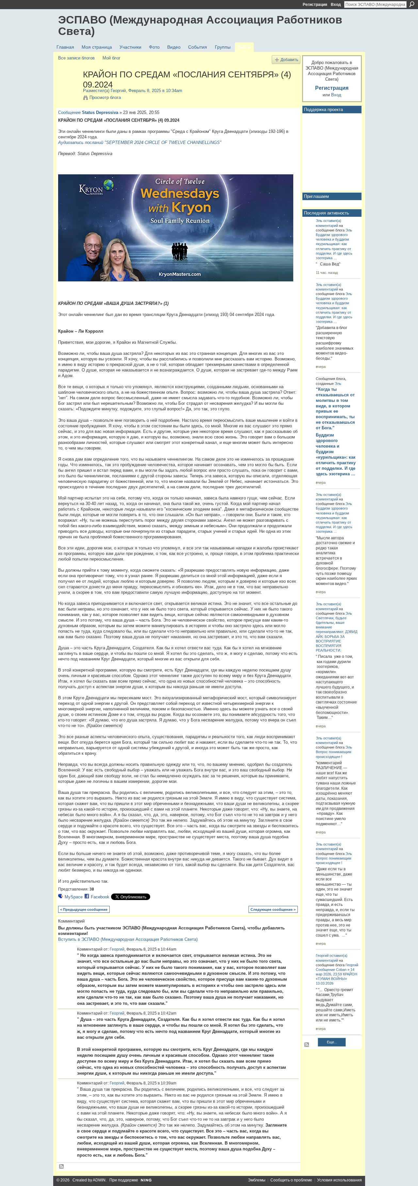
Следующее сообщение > (273, 909)
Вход (336, 4)
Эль (319, 221)
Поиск (411, 4)
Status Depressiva (100, 112)
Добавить (289, 59)
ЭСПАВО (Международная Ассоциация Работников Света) (200, 25)
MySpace (74, 896)
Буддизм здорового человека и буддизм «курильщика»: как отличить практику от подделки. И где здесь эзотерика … (336, 454)
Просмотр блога (105, 97)
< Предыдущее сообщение (83, 909)
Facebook (100, 896)
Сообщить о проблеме (291, 1180)
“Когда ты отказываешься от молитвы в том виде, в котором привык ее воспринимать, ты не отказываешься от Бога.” (335, 408)
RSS (62, 1167)
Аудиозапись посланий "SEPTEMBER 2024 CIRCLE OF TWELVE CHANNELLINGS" (139, 142)
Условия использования (339, 1180)
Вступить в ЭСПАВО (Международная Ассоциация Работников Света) (128, 939)
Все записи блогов (76, 57)
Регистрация (315, 4)
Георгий (118, 90)
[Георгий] (68, 88)
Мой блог (112, 57)
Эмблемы (256, 1180)
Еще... (332, 1042)
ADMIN (99, 1180)
